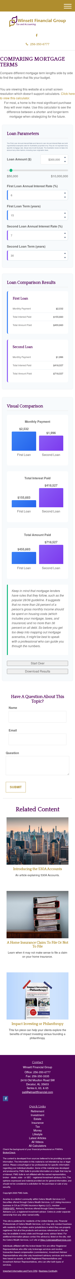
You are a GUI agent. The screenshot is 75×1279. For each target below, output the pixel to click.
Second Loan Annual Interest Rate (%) (34, 226)
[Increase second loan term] (65, 253)
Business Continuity (48, 1270)
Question (12, 753)
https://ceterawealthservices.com (55, 1239)
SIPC (12, 1208)
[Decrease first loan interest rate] (65, 197)
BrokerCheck (9, 1152)
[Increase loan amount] (65, 157)
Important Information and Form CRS (20, 1270)
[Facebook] (37, 35)
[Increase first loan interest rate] (65, 193)
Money (37, 1130)
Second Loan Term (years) (26, 246)
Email (13, 730)
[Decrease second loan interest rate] (65, 237)
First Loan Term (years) (24, 206)
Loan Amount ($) (19, 159)
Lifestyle (37, 1134)
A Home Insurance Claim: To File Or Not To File (37, 944)
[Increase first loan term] (65, 213)
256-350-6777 (39, 44)
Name (13, 708)
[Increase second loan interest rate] (65, 233)
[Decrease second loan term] (65, 257)
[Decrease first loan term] (65, 217)
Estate (37, 1119)
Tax (37, 1126)
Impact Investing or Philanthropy (37, 1024)
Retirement (37, 1111)
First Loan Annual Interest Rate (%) (32, 186)
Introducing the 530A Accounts (37, 869)
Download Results (37, 671)
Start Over (37, 663)
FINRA (6, 1208)
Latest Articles (37, 1138)
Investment (37, 1115)
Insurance (38, 1123)
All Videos (37, 1142)
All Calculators (37, 1146)
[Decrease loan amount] (65, 161)
